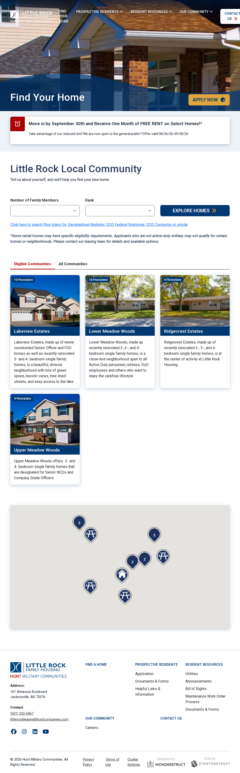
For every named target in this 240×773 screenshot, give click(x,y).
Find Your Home (64, 16)
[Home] (31, 16)
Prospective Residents (156, 665)
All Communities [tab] (73, 264)
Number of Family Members (34, 200)
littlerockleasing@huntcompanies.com (39, 719)
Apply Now (205, 100)
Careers (91, 727)
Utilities (191, 674)
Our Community (99, 719)
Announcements (198, 681)
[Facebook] (13, 732)
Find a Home (96, 665)
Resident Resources (204, 665)
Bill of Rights (195, 689)
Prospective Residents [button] (97, 12)
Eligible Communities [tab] (32, 264)
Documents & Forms (152, 681)
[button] (79, 523)
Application (144, 674)
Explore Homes (191, 210)
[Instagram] (24, 732)
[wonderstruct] (166, 764)
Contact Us (171, 719)
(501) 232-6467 (22, 714)
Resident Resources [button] (149, 12)
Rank (89, 200)
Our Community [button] (194, 12)
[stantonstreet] (210, 763)
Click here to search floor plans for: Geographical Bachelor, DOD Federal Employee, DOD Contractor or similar (99, 224)
